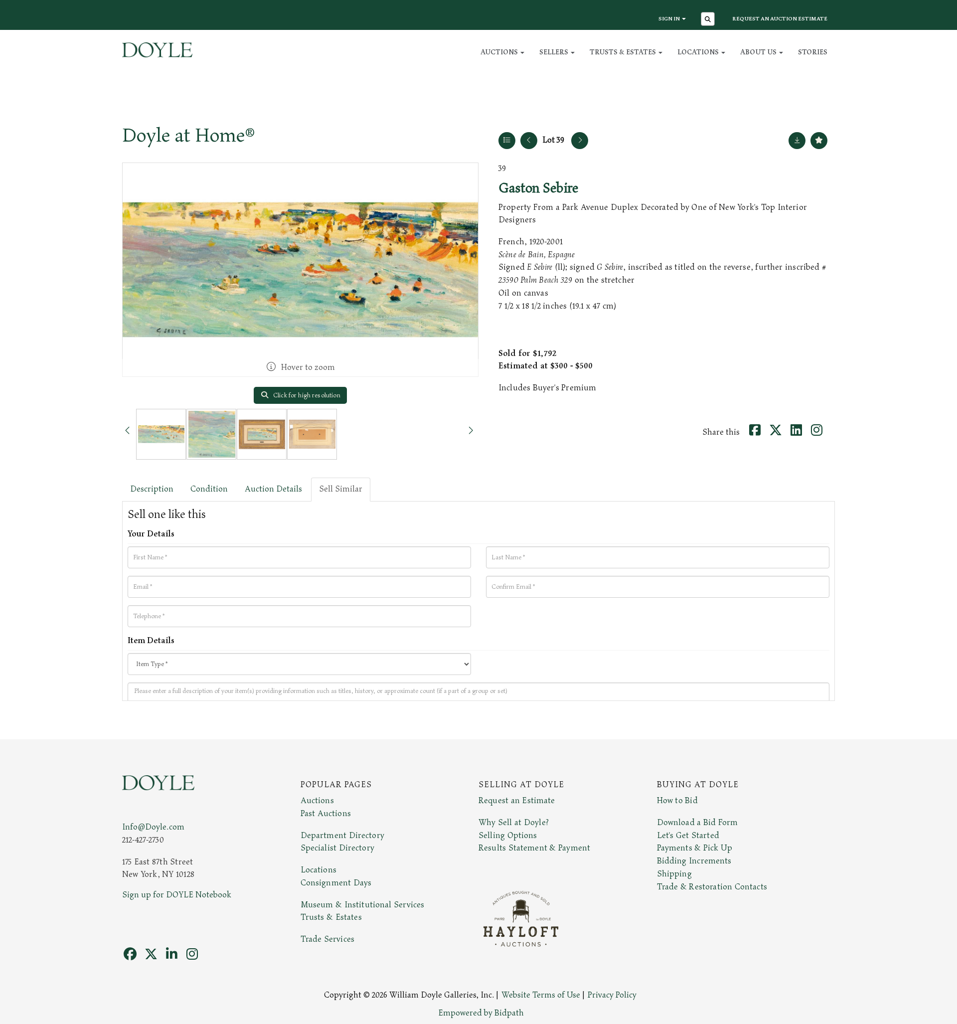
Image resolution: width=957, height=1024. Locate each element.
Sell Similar (340, 489)
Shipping (674, 874)
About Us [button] (759, 52)
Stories (812, 52)
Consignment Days (336, 883)
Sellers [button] (554, 52)
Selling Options (507, 836)
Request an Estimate (516, 801)
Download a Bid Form (697, 823)
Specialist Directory (337, 848)
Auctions (317, 801)
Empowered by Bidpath (481, 1013)
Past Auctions (326, 814)
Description (151, 489)
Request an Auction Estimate (779, 18)
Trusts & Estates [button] (623, 52)
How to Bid (677, 801)
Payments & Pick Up (695, 848)
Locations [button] (698, 52)
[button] (709, 20)
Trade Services (328, 939)
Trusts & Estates (331, 917)
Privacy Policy (612, 995)
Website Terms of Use (540, 995)
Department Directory (342, 836)
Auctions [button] (499, 52)
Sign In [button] (669, 18)
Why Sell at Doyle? (513, 823)
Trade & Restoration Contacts (712, 887)
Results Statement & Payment (534, 848)
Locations (318, 870)
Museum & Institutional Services (363, 905)
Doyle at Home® (188, 136)
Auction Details (273, 489)
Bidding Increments (694, 861)
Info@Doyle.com (153, 827)
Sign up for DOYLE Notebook (176, 895)
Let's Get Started (688, 836)
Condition (209, 489)
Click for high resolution (306, 395)
